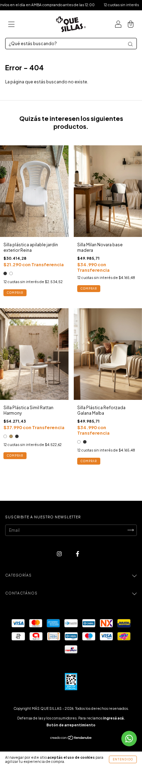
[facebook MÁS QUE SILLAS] (77, 553)
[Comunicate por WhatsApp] (129, 738)
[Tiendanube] (71, 738)
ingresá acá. (114, 718)
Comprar (15, 292)
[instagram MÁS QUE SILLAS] (59, 553)
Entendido (123, 759)
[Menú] (11, 25)
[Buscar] (130, 44)
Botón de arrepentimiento (71, 725)
